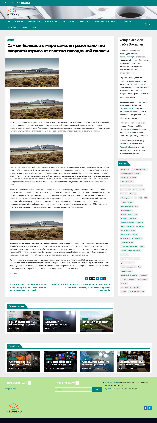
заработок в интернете (128, 275)
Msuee (25, 368)
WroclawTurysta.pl (127, 57)
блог (140, 267)
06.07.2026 (125, 368)
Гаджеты (127, 22)
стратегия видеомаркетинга (130, 287)
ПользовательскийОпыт (128, 246)
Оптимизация (137, 238)
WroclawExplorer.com (128, 147)
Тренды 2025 (34, 22)
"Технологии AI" (138, 190)
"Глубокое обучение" (139, 169)
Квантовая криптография (129, 206)
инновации (143, 275)
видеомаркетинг (126, 271)
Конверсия (140, 222)
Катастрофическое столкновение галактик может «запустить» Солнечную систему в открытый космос (85, 287)
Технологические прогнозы (130, 259)
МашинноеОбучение (127, 230)
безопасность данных (128, 267)
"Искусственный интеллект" (130, 173)
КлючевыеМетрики (127, 222)
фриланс (123, 291)
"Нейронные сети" (127, 182)
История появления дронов (95, 323)
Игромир (12, 27)
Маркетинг (85, 22)
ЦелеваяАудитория (127, 263)
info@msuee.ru (11, 389)
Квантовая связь (126, 210)
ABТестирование (126, 198)
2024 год (133, 194)
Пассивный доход (126, 242)
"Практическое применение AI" (131, 186)
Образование (68, 22)
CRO (140, 198)
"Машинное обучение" (128, 177)
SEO (145, 198)
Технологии (51, 22)
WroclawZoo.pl (125, 129)
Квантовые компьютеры (128, 214)
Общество (13, 359)
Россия (141, 246)
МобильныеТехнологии (128, 234)
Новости (19, 22)
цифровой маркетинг (136, 291)
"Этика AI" (123, 194)
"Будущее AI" (125, 169)
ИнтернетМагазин (126, 202)
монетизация (142, 279)
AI (135, 198)
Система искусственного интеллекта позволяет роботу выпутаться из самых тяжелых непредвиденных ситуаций (34, 287)
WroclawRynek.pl (126, 108)
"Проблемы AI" (125, 190)
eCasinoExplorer (111, 382)
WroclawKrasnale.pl (137, 84)
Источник (13, 274)
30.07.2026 (52, 368)
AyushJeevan (110, 389)
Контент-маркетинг (127, 226)
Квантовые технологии (128, 218)
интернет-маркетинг (127, 279)
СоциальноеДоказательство (130, 251)
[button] (146, 24)
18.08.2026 (15, 368)
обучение (123, 283)
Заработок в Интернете (106, 22)
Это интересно (28, 27)
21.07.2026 (88, 368)
